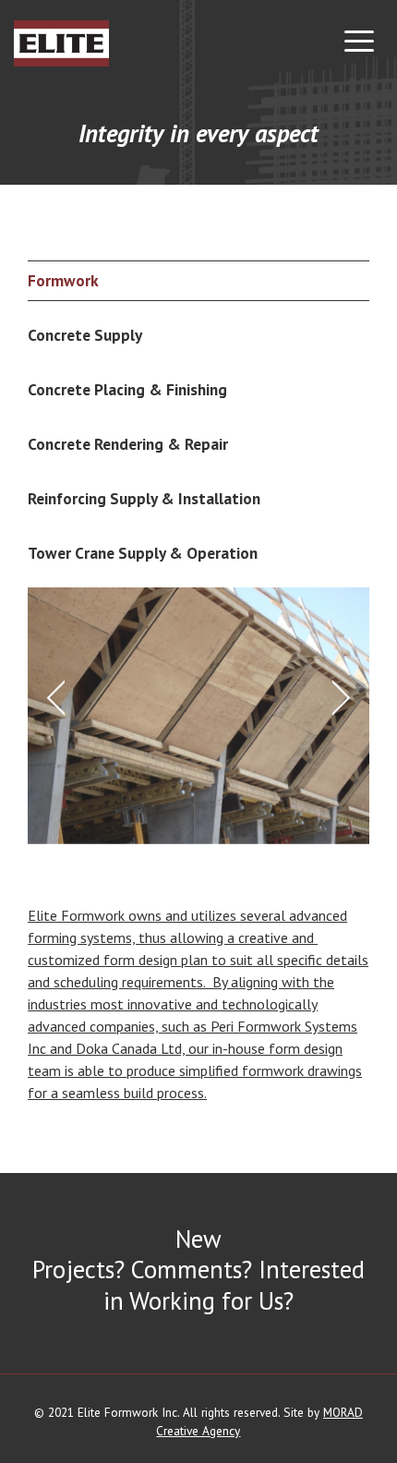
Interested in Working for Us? (234, 1284)
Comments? (191, 1269)
